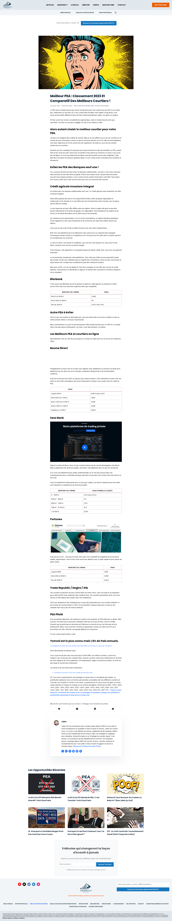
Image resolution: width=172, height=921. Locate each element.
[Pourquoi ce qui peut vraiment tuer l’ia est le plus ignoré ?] (86, 817)
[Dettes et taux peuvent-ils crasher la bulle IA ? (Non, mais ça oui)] (125, 784)
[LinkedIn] (95, 709)
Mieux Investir (65, 12)
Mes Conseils (8, 903)
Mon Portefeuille (105, 12)
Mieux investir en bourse (82, 105)
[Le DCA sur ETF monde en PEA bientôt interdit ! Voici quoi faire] (46, 784)
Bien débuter (94, 903)
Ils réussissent (118, 903)
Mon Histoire (108, 5)
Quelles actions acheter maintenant (63, 903)
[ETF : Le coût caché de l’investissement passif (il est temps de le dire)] (125, 817)
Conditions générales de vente (157, 903)
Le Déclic (75, 5)
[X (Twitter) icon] (73, 751)
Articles (50, 5)
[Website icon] (70, 751)
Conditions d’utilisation (78, 906)
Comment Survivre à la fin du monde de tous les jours (73, 672)
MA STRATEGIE (161, 5)
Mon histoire (83, 903)
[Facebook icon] (62, 751)
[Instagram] (38, 884)
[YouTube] (19, 884)
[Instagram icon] (77, 751)
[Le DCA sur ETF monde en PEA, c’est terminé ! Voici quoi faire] (86, 784)
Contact (122, 5)
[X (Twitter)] (77, 709)
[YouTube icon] (80, 751)
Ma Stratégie (131, 903)
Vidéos (96, 5)
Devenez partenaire (96, 906)
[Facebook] (59, 709)
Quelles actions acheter (85, 12)
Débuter (86, 5)
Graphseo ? (62, 5)
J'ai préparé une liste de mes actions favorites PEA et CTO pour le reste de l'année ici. (81, 646)
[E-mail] (113, 709)
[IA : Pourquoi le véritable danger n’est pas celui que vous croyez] (46, 817)
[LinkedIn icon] (66, 751)
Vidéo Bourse (106, 903)
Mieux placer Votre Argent (100, 105)
